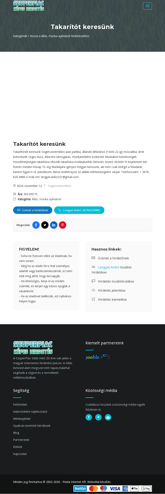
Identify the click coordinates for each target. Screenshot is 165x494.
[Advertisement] (82, 82)
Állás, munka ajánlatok (46, 199)
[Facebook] (36, 225)
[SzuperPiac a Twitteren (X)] (98, 417)
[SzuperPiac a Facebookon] (89, 417)
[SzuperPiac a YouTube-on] (108, 417)
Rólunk (17, 447)
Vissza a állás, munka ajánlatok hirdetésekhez (59, 36)
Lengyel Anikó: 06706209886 (81, 210)
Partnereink (21, 440)
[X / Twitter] (44, 225)
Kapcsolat (20, 454)
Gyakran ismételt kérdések (31, 426)
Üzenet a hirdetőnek (34, 210)
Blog (16, 433)
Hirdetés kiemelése (112, 299)
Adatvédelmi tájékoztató (30, 411)
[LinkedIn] (53, 225)
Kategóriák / (21, 36)
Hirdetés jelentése (111, 290)
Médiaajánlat (22, 418)
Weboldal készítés (99, 482)
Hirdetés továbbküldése (115, 281)
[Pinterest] (62, 225)
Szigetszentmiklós (59, 186)
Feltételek (20, 404)
